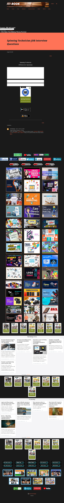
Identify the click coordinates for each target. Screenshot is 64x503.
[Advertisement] (32, 19)
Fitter (18, 8)
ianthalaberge (12, 128)
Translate (10, 30)
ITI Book (13, 4)
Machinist (24, 8)
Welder (39, 8)
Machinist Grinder (31, 8)
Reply (11, 134)
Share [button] (51, 55)
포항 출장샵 (36, 131)
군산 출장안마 (21, 132)
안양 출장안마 (15, 132)
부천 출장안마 (19, 131)
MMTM (44, 8)
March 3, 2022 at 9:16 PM (20, 128)
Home (8, 8)
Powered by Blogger (32, 493)
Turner (13, 8)
